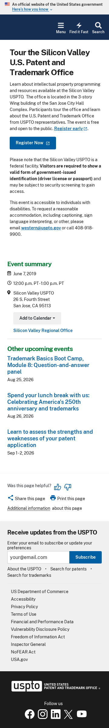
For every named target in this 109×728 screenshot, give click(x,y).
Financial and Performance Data (42, 621)
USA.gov (19, 659)
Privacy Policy (24, 606)
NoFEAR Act (23, 652)
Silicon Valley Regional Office (43, 330)
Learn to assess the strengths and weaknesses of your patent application (50, 438)
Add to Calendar (36, 319)
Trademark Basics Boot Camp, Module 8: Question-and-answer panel (48, 365)
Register (68, 128)
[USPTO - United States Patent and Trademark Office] (54, 690)
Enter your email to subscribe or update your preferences (49, 545)
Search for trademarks (29, 575)
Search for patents (68, 569)
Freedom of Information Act (38, 636)
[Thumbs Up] (57, 487)
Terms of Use (23, 614)
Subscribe (85, 557)
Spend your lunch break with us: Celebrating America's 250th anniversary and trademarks (48, 402)
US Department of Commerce (39, 591)
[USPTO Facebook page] (28, 717)
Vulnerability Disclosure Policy (40, 629)
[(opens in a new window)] (41, 717)
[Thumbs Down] (67, 487)
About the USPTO (24, 569)
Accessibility (23, 599)
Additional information (28, 508)
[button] (26, 499)
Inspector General (28, 644)
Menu (61, 32)
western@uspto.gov (41, 227)
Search (98, 32)
